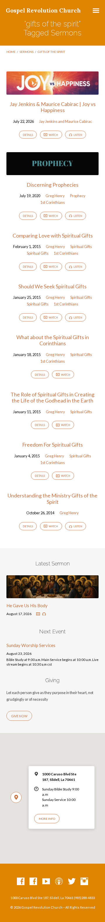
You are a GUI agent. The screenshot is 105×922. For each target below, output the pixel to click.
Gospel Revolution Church (43, 10)
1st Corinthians (52, 202)
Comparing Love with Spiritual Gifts (53, 235)
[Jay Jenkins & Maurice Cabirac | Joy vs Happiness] (52, 91)
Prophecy (77, 195)
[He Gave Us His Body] (52, 594)
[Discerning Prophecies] (52, 171)
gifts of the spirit (51, 51)
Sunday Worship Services (30, 645)
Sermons (27, 51)
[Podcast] (59, 881)
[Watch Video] (38, 614)
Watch (53, 134)
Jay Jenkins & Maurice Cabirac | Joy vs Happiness (53, 107)
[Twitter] (72, 881)
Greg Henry (55, 195)
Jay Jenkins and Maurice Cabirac (65, 121)
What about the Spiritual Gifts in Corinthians (52, 340)
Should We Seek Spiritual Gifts (52, 286)
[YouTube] (46, 881)
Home (10, 51)
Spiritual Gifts (81, 246)
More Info (47, 818)
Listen (77, 134)
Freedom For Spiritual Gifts (52, 444)
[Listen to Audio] (44, 614)
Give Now (19, 716)
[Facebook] (20, 881)
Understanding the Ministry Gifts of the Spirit (52, 498)
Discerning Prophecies (52, 184)
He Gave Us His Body (27, 605)
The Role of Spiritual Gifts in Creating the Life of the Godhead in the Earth (52, 397)
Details (28, 134)
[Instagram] (84, 881)
